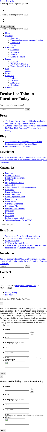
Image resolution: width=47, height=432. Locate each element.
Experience (15, 42)
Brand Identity (11, 199)
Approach (14, 52)
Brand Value (10, 201)
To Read (13, 78)
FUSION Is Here (12, 241)
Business (9, 173)
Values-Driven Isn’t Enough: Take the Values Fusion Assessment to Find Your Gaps (23, 142)
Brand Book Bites (12, 194)
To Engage (14, 83)
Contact (8, 87)
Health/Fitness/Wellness (15, 208)
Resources (9, 75)
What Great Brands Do (20, 64)
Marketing (9, 215)
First (32, 332)
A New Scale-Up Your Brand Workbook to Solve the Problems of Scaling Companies (25, 246)
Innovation (9, 211)
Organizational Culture (14, 182)
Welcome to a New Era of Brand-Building (22, 236)
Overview (14, 38)
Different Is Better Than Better (17, 146)
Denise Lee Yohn (7, 1)
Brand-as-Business (13, 192)
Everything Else (11, 206)
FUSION (14, 61)
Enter (3, 374)
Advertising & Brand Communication (20, 187)
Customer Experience (14, 204)
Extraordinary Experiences (21, 66)
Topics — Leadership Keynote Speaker (26, 40)
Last (31, 335)
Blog (7, 68)
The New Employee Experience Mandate (22, 238)
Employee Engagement (14, 178)
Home (7, 33)
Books (8, 59)
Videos (13, 45)
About (7, 71)
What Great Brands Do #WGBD (18, 220)
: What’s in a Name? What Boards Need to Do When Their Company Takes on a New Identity (26, 128)
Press (7, 73)
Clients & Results (17, 57)
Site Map (9, 295)
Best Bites (9, 190)
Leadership (9, 213)
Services (13, 54)
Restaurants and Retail (14, 218)
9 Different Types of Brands (16, 243)
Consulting (9, 47)
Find (27, 110)
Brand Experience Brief (15, 197)
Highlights (14, 85)
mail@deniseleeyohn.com (25, 285)
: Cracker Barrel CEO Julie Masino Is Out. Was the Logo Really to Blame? (25, 122)
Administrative (11, 185)
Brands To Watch (12, 175)
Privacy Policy (11, 292)
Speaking (9, 35)
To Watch (14, 80)
